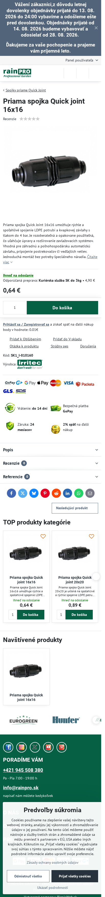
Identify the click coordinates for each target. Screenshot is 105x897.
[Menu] (95, 73)
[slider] (29, 119)
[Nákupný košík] (82, 73)
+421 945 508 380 (23, 770)
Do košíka (62, 308)
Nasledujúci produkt (72, 508)
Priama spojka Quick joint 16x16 (26, 579)
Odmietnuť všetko (28, 876)
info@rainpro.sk (20, 788)
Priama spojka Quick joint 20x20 (74, 579)
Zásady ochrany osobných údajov (52, 862)
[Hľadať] (70, 73)
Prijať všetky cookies (75, 876)
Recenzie (9, 119)
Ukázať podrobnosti (52, 887)
